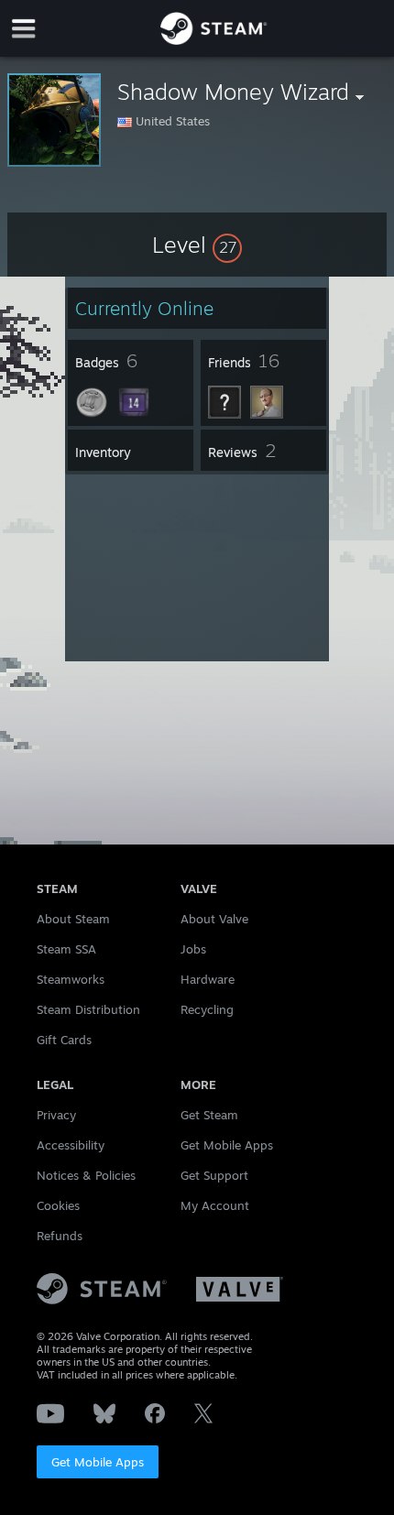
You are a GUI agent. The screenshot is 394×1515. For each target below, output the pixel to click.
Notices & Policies (86, 1175)
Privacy (56, 1114)
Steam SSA (66, 949)
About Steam (73, 918)
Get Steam (209, 1114)
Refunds (59, 1235)
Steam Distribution (88, 1009)
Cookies (58, 1205)
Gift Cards (64, 1039)
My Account (215, 1205)
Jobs (193, 949)
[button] (197, 244)
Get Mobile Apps (97, 1462)
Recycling (207, 1009)
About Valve (214, 918)
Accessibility (70, 1145)
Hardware (208, 979)
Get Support (214, 1175)
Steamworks (70, 979)
